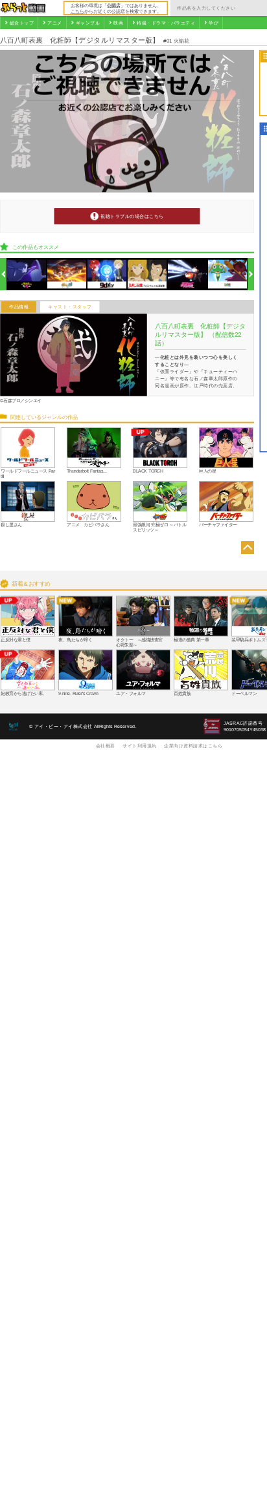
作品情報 (19, 307)
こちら (77, 11)
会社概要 (105, 745)
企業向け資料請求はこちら (193, 745)
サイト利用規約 (139, 745)
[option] (27, 274)
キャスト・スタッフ (70, 307)
